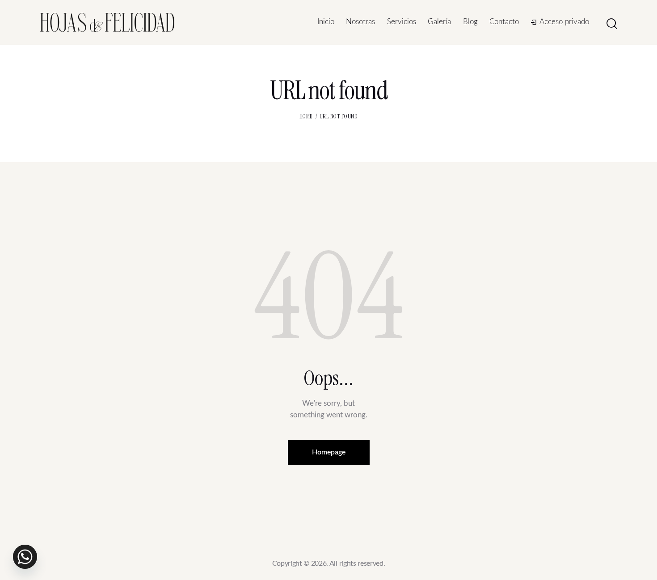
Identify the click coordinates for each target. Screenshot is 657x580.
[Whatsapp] (25, 557)
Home (306, 116)
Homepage (328, 452)
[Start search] (612, 23)
